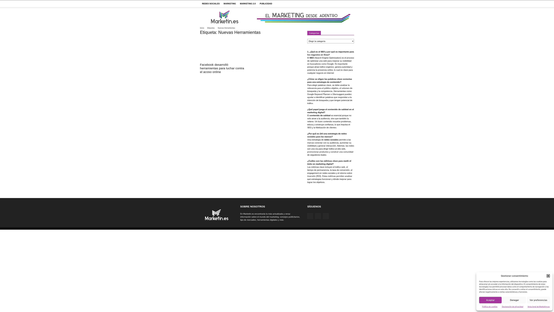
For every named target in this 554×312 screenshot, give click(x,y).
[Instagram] (318, 216)
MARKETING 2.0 (248, 3)
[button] (548, 275)
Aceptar (490, 300)
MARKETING (230, 3)
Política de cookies (489, 306)
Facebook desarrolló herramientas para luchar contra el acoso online (222, 68)
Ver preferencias (538, 300)
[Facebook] (310, 216)
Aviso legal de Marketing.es (539, 306)
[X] (326, 216)
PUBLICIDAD (266, 3)
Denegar (514, 300)
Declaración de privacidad (512, 306)
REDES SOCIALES (211, 3)
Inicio (202, 28)
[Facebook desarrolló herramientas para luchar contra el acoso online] (223, 49)
